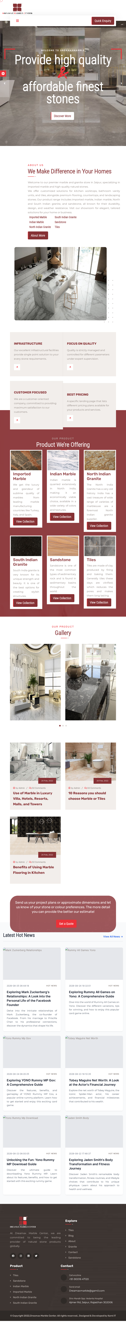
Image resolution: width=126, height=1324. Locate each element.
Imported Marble (22, 1291)
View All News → (113, 936)
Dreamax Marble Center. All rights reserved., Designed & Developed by (69, 1315)
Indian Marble (21, 1286)
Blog (71, 1235)
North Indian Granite (24, 1297)
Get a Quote (66, 923)
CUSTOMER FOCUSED (30, 392)
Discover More (62, 116)
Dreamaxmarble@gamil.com (87, 1290)
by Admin (20, 788)
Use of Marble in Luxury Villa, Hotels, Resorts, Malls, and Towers (32, 798)
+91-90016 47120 (79, 1279)
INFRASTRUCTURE (28, 343)
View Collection (25, 521)
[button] (4, 83)
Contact (73, 1252)
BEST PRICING (77, 394)
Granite (72, 1246)
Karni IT (112, 1315)
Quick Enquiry (103, 21)
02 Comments (39, 788)
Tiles (71, 1230)
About (71, 1241)
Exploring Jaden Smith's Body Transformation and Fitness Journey (91, 1164)
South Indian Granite (25, 1302)
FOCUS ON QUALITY (81, 343)
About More (38, 235)
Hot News (51, 986)
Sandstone (74, 1257)
